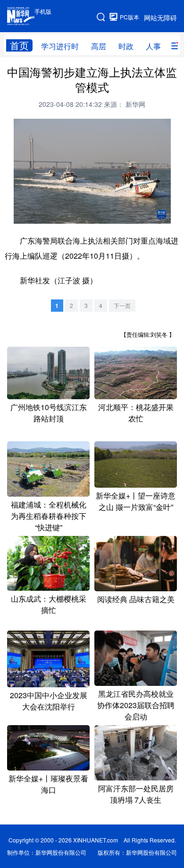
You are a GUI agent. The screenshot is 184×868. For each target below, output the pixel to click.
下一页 (122, 305)
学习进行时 (60, 46)
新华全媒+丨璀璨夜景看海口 (48, 784)
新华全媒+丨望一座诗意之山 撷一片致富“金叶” (136, 501)
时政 (126, 46)
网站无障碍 (160, 17)
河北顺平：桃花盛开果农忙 (136, 413)
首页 (19, 45)
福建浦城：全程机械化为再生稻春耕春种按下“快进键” (48, 516)
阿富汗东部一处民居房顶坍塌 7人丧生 (136, 794)
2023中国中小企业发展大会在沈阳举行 (48, 701)
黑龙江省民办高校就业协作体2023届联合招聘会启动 (136, 705)
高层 (98, 46)
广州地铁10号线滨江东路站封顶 (48, 413)
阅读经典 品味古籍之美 (136, 599)
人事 (153, 46)
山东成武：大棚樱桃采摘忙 (48, 604)
